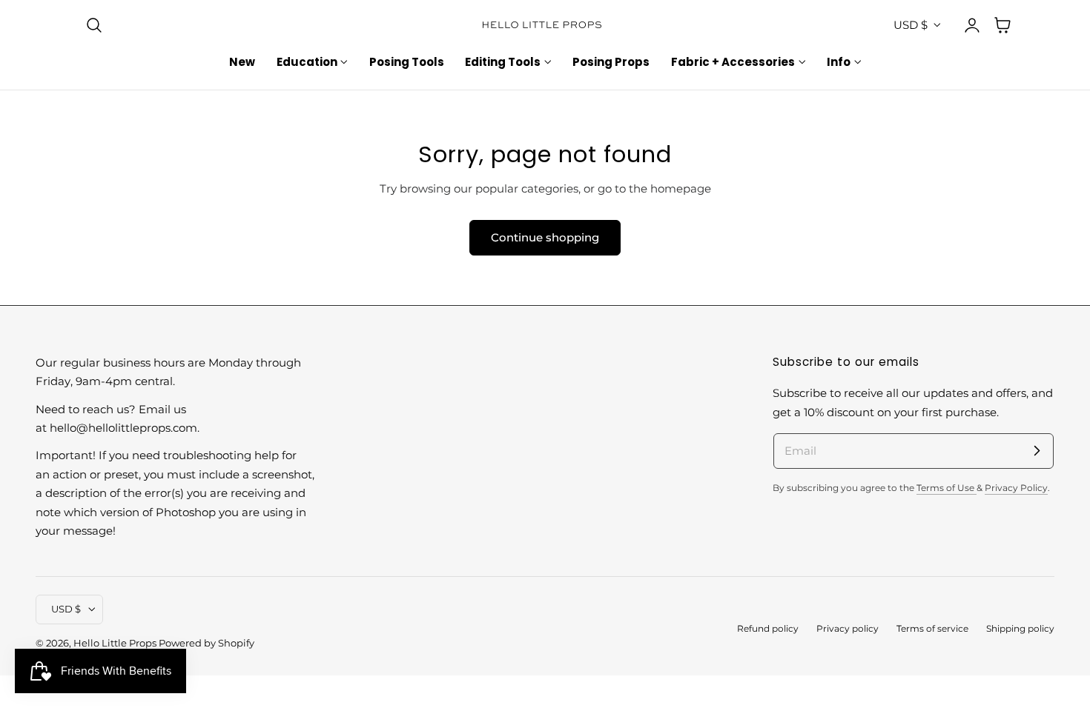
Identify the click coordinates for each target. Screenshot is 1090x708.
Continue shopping (545, 237)
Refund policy (768, 629)
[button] (94, 25)
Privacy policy (847, 629)
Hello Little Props (114, 643)
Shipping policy (1020, 629)
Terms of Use (946, 488)
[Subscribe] (1036, 450)
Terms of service (932, 629)
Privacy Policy (1016, 488)
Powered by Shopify (206, 643)
